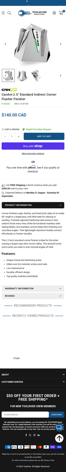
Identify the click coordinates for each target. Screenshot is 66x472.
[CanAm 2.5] (8, 75)
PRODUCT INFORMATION (18, 205)
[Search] (9, 12)
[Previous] (5, 44)
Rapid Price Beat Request (38, 129)
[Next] (60, 44)
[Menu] (3, 12)
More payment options (33, 153)
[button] (61, 13)
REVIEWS (10, 296)
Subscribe (56, 415)
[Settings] (54, 13)
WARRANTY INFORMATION (19, 288)
